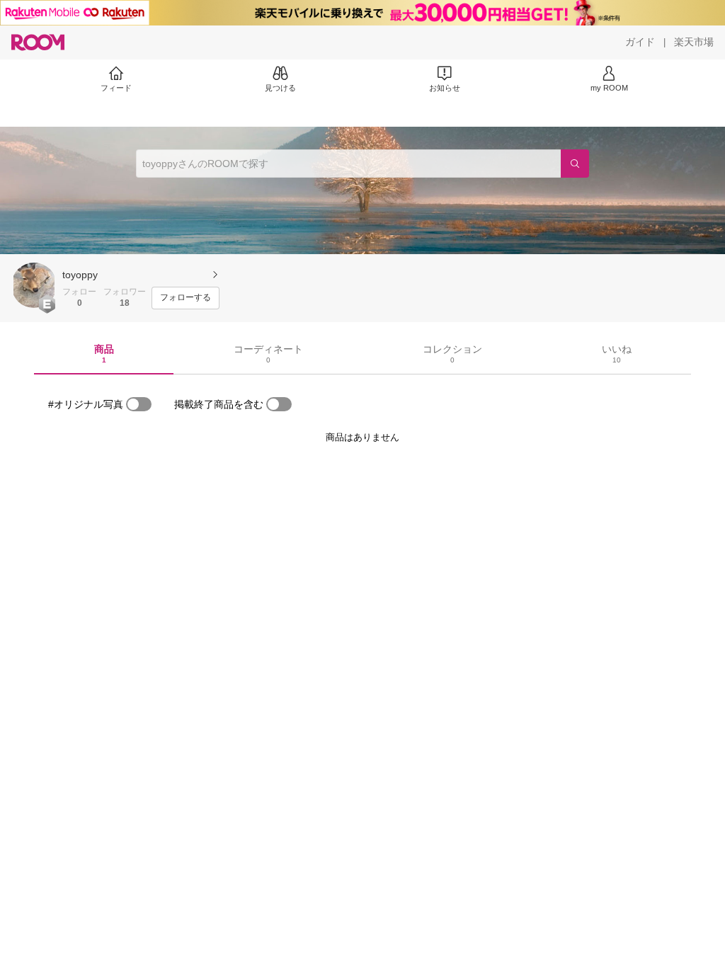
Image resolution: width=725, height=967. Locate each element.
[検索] (575, 163)
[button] (34, 285)
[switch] (139, 404)
